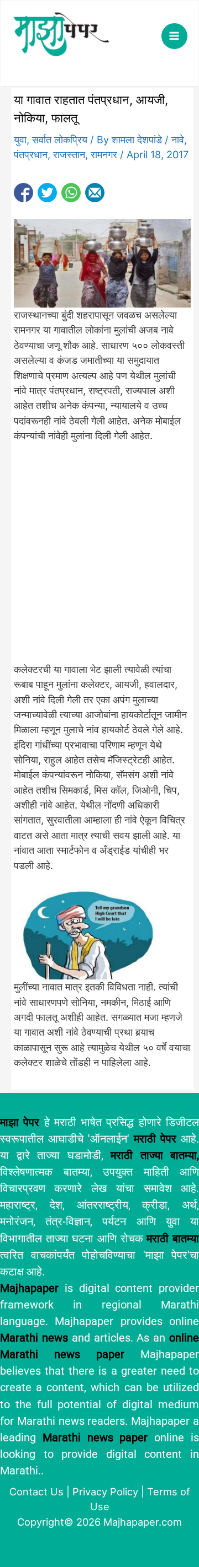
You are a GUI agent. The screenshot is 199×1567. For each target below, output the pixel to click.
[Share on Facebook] (23, 192)
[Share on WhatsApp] (71, 192)
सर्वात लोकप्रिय (59, 139)
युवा (20, 139)
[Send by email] (94, 192)
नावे (177, 139)
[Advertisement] (99, 559)
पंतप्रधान (31, 154)
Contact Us (36, 1491)
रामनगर (104, 154)
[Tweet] (47, 192)
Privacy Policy (105, 1491)
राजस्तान (69, 154)
